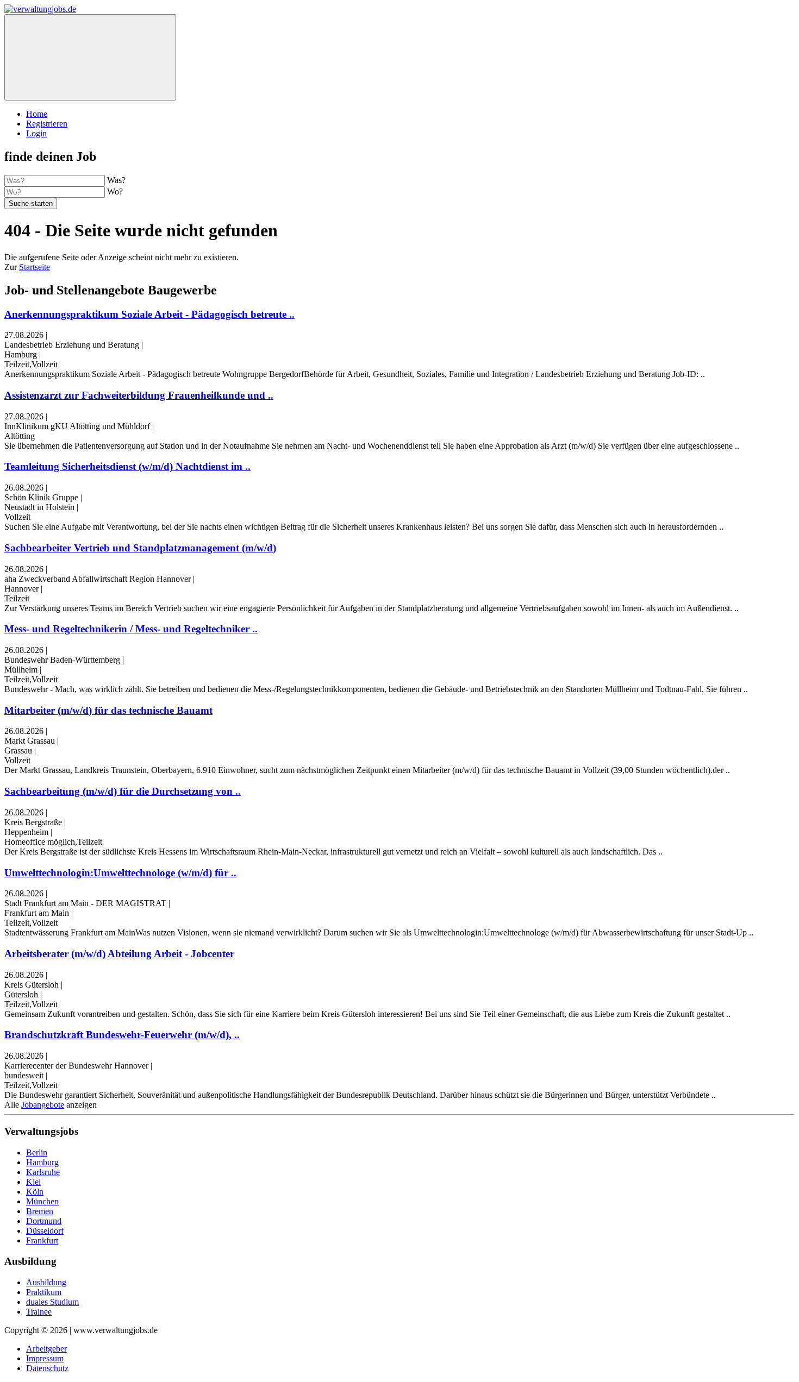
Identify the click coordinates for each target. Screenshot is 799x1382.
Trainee (39, 1311)
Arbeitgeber (46, 1348)
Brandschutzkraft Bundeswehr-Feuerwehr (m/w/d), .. (122, 1034)
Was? (116, 180)
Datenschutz (47, 1368)
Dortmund (43, 1221)
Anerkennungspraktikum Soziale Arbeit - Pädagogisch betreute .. (149, 314)
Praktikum (43, 1292)
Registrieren (46, 123)
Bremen (39, 1211)
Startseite (34, 267)
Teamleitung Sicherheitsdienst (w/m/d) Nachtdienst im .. (127, 466)
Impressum (45, 1358)
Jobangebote (42, 1104)
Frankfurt (42, 1240)
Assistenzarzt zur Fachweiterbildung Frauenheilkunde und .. (138, 395)
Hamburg (42, 1162)
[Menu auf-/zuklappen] (90, 57)
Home (36, 113)
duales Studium (52, 1301)
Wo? (115, 191)
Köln (34, 1191)
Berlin (36, 1152)
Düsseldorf (45, 1230)
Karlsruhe (43, 1172)
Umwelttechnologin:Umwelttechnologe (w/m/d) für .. (120, 872)
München (42, 1201)
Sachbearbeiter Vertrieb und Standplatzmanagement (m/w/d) (140, 548)
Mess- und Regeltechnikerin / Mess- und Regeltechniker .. (131, 629)
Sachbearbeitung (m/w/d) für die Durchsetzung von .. (122, 791)
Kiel (33, 1181)
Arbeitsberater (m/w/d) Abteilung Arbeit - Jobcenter (119, 953)
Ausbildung (46, 1282)
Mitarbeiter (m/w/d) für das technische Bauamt (108, 710)
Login (36, 133)
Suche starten (31, 203)
